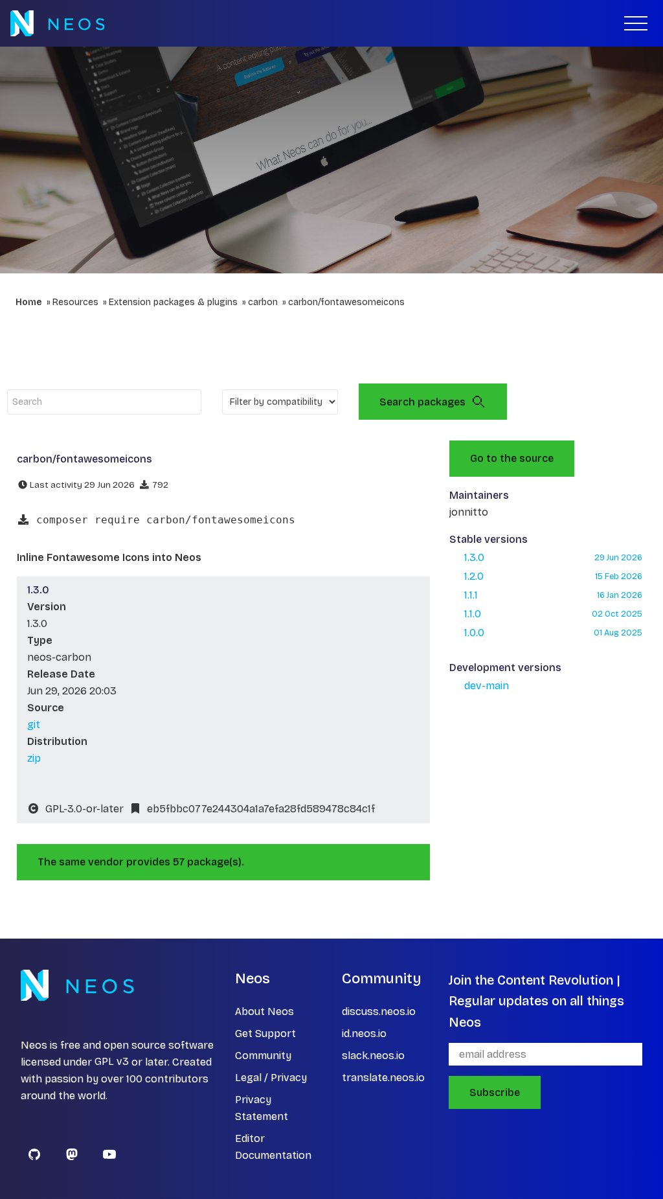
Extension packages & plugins (173, 302)
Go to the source (512, 458)
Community (263, 1055)
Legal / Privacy (271, 1077)
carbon (263, 302)
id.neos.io (364, 1033)
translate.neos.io (383, 1077)
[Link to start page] (57, 23)
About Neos (264, 1011)
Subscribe (494, 1092)
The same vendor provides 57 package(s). (141, 862)
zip (34, 758)
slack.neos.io (373, 1055)
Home (29, 302)
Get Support (265, 1033)
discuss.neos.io (379, 1011)
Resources (75, 302)
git (33, 724)
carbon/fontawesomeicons (346, 302)
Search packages (422, 402)
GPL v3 (112, 1062)
